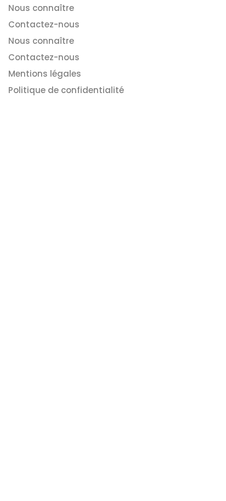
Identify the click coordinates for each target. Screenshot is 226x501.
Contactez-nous (44, 24)
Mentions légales (44, 73)
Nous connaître (41, 8)
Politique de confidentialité (66, 90)
